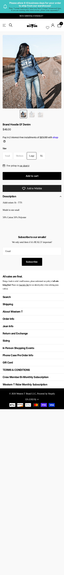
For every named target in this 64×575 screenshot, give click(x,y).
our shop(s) (24, 165)
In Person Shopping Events (18, 348)
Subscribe (32, 261)
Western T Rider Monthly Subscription (25, 384)
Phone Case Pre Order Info (18, 355)
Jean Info (8, 326)
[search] (10, 25)
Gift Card (8, 362)
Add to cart (32, 175)
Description (9, 196)
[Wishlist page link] (47, 25)
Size (4, 148)
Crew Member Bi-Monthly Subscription (26, 377)
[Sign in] (53, 25)
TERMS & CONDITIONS (16, 369)
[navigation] (23, 114)
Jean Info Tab (24, 285)
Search (7, 297)
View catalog (4, 25)
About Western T (13, 311)
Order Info (8, 318)
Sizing (6, 340)
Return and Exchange (15, 333)
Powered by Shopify (46, 393)
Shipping (8, 304)
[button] (56, 71)
